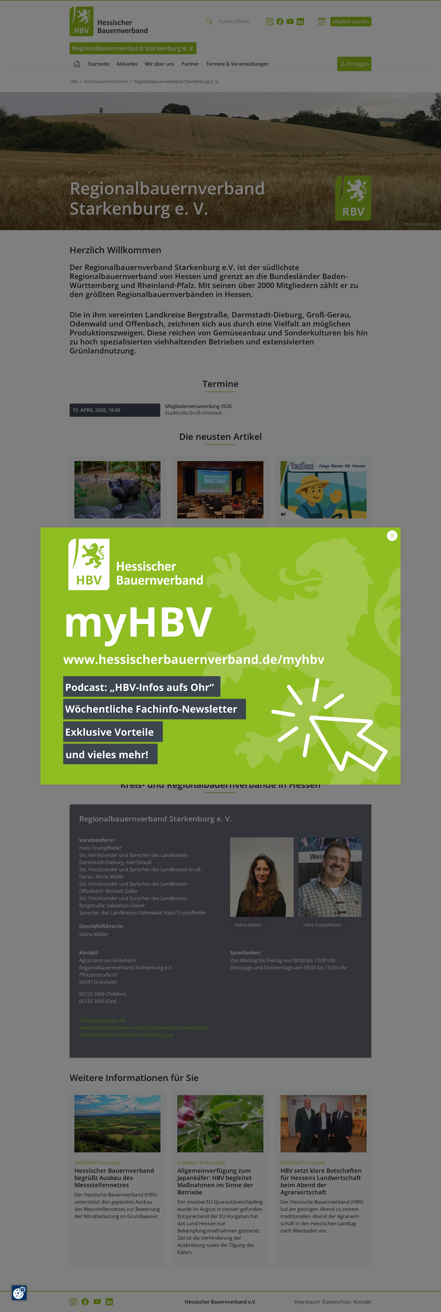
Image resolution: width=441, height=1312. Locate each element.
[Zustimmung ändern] (19, 1293)
